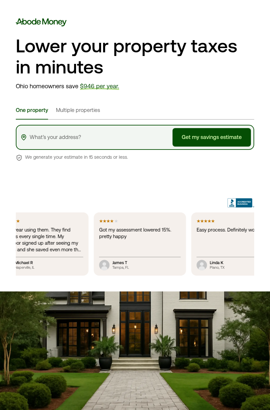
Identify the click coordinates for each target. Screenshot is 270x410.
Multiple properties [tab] (78, 110)
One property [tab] (32, 110)
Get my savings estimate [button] (212, 137)
